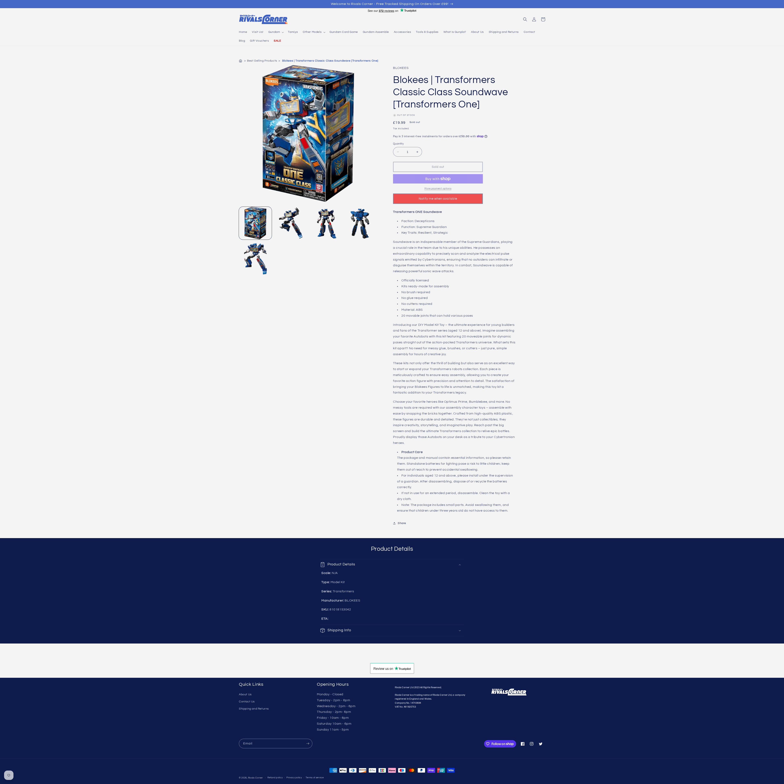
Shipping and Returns (254, 708)
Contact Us (247, 701)
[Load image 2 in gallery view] (290, 223)
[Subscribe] (307, 743)
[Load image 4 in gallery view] (360, 223)
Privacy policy (294, 777)
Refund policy (275, 777)
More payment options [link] (437, 188)
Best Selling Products (262, 60)
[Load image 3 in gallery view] (325, 223)
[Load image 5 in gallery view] (255, 258)
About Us (245, 694)
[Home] (241, 60)
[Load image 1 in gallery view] (255, 223)
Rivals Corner (255, 778)
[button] (276, 32)
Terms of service (315, 777)
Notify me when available (438, 198)
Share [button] (402, 523)
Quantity (398, 143)
